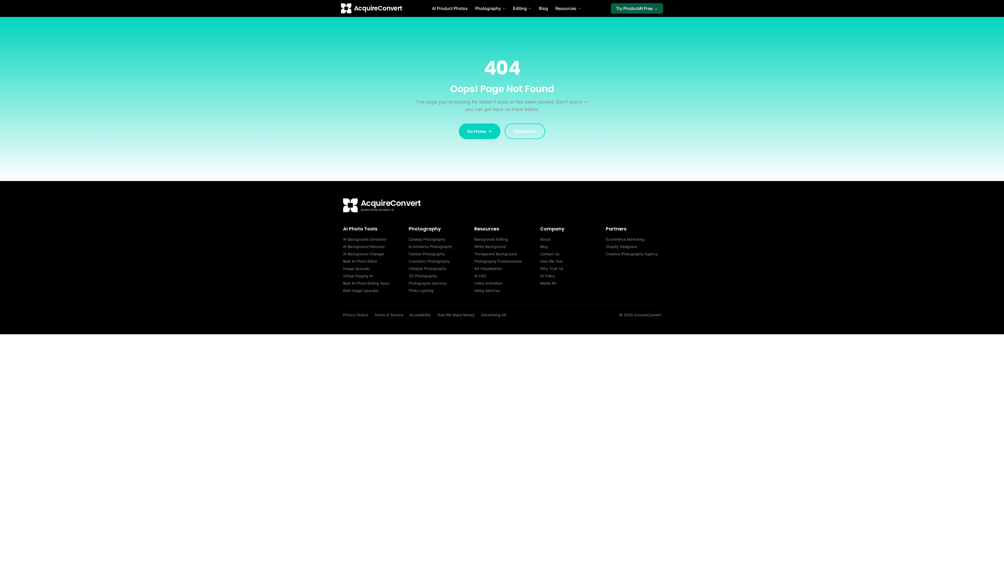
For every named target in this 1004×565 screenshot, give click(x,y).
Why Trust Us (551, 268)
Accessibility (420, 315)
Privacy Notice (355, 315)
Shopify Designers (621, 246)
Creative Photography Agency (632, 254)
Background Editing (491, 239)
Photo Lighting (421, 290)
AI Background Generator (365, 239)
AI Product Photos (450, 8)
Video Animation (488, 283)
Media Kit (548, 283)
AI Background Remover (364, 246)
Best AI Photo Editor (360, 261)
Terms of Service (388, 315)
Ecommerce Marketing (625, 239)
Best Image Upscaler (361, 290)
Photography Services (428, 283)
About (545, 239)
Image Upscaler (356, 268)
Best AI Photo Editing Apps (366, 283)
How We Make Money (456, 315)
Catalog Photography (427, 239)
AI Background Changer (363, 254)
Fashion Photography (427, 254)
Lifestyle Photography (427, 268)
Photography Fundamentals (498, 261)
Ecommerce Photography (430, 246)
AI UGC (480, 276)
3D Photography (423, 276)
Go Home (476, 131)
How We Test (551, 261)
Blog (543, 8)
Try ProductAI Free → (637, 8)
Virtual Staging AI (358, 276)
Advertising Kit (493, 315)
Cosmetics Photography (429, 261)
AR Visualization (488, 268)
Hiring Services (487, 290)
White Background (490, 246)
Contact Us (525, 131)
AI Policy (547, 276)
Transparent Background (495, 254)
